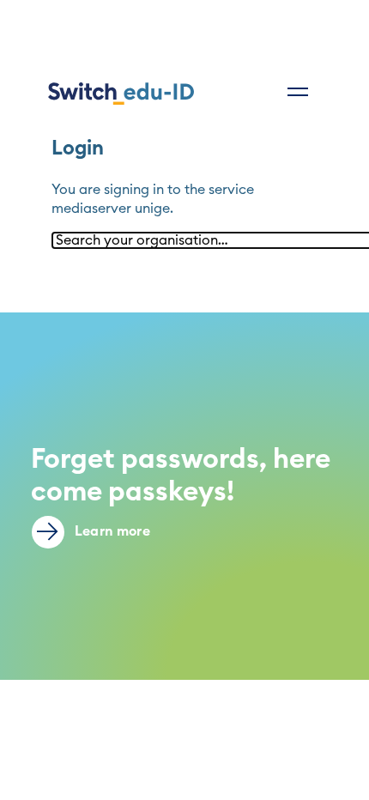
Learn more (110, 531)
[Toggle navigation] (298, 92)
